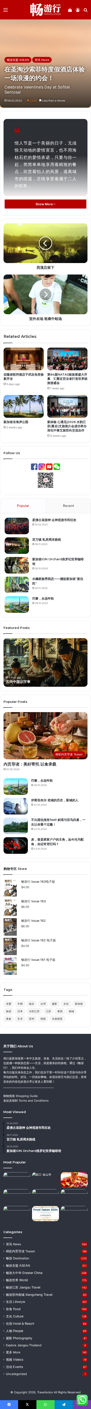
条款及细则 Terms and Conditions (26, 1100)
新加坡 (79, 1003)
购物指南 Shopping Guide (20, 1096)
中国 (20, 1003)
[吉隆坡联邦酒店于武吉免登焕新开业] (24, 359)
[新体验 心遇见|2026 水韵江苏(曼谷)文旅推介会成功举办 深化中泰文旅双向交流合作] (67, 406)
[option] (45, 662)
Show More (44, 204)
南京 (31, 1003)
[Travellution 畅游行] (45, 9)
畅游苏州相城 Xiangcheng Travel (29, 1294)
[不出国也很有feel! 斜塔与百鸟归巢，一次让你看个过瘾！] (16, 826)
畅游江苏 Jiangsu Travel (23, 1287)
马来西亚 (57, 1018)
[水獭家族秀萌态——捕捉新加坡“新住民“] (17, 585)
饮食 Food (13, 1309)
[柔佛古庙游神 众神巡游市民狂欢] (17, 526)
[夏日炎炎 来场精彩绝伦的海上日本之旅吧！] (16, 1179)
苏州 (31, 1018)
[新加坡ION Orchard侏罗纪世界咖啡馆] (17, 565)
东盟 (8, 1003)
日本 (20, 1011)
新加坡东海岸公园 (16, 422)
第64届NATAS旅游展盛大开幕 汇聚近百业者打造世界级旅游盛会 (67, 378)
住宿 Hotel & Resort (20, 1323)
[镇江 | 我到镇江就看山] (45, 1179)
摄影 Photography (19, 1338)
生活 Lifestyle (15, 1302)
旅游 (8, 1011)
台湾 (43, 1003)
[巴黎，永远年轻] (17, 604)
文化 (66, 1003)
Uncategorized (16, 1374)
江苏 (48, 1011)
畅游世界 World (17, 1280)
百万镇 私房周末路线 (46, 540)
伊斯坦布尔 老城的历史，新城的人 (54, 800)
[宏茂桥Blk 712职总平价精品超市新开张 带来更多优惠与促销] (16, 1213)
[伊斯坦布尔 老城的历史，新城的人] (16, 806)
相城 (71, 1011)
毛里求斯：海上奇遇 (22, 682)
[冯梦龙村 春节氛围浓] (16, 1196)
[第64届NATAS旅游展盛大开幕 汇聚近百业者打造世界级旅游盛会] (67, 359)
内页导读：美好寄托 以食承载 (30, 764)
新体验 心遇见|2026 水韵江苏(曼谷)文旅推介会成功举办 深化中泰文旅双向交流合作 (67, 426)
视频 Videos (14, 1359)
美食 (8, 1018)
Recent (68, 506)
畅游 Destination (17, 1258)
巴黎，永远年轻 (43, 598)
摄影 (54, 1003)
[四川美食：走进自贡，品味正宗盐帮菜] (74, 1179)
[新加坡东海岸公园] (24, 406)
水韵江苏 (34, 1011)
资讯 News (42, 60)
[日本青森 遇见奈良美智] (74, 1196)
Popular (23, 506)
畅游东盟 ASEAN (18, 60)
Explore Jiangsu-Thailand (23, 1345)
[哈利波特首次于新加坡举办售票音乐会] (45, 1196)
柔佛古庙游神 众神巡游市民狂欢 (54, 520)
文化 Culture (14, 1316)
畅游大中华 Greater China (24, 1273)
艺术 (20, 1018)
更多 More (13, 1352)
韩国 (43, 1018)
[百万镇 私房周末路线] (17, 545)
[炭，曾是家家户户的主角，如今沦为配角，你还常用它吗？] (16, 845)
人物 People (14, 1331)
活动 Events (14, 1367)
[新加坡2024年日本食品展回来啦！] (45, 1213)
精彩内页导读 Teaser (20, 1251)
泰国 (60, 1011)
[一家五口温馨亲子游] (74, 1213)
